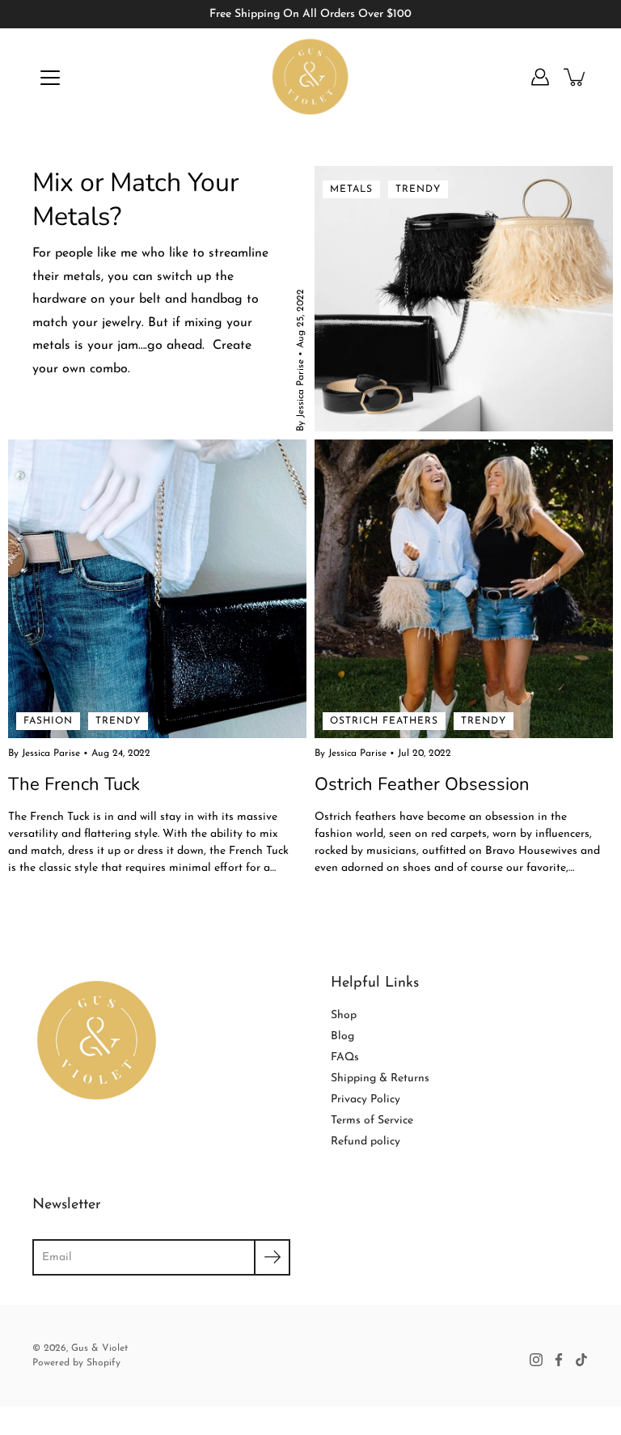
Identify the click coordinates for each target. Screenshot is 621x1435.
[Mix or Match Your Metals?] (464, 298)
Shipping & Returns (380, 1078)
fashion (48, 721)
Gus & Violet (99, 1348)
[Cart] (576, 77)
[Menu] (50, 78)
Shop (344, 1015)
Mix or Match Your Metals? (135, 199)
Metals (351, 189)
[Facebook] (558, 1359)
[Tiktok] (581, 1359)
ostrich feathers (384, 721)
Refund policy (365, 1142)
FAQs (345, 1057)
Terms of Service (372, 1120)
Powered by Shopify (76, 1363)
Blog (342, 1036)
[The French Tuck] (157, 588)
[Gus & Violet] (310, 76)
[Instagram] (536, 1359)
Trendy (418, 189)
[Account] (540, 77)
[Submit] (272, 1257)
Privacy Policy (365, 1099)
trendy (118, 721)
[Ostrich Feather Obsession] (464, 588)
